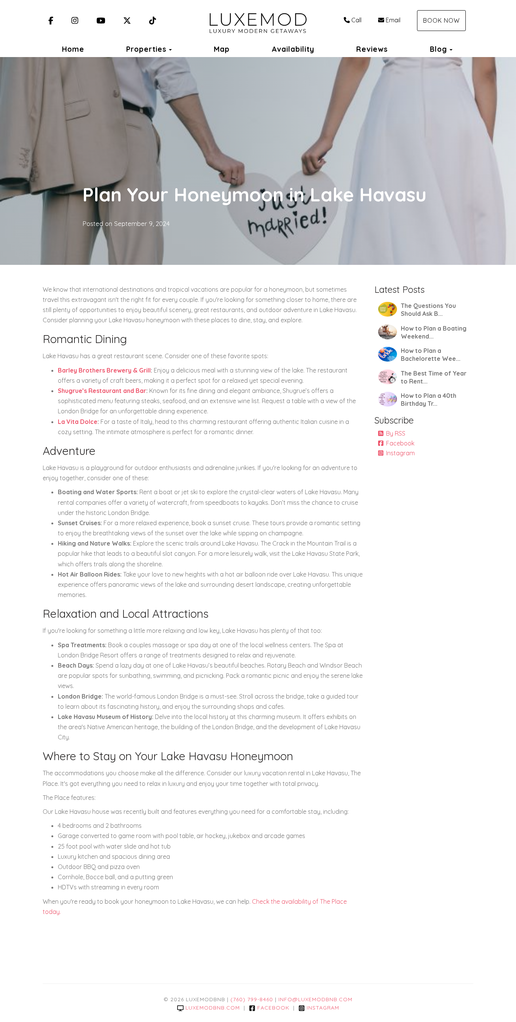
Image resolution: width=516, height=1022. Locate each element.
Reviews (372, 49)
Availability (293, 49)
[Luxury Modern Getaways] (258, 21)
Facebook (400, 443)
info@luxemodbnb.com (315, 999)
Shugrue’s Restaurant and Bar (102, 390)
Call (356, 20)
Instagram (400, 453)
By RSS (395, 433)
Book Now (441, 20)
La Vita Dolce (77, 421)
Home (73, 49)
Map (222, 49)
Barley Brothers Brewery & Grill (104, 370)
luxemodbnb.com (212, 1007)
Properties (146, 49)
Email (393, 20)
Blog (438, 49)
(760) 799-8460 (251, 999)
